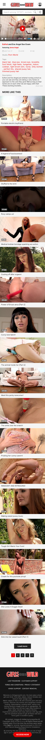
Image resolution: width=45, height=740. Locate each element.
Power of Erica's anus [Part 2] (13, 304)
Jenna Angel (14, 47)
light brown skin (17, 66)
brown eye (25, 62)
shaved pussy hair (23, 69)
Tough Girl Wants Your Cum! (12, 546)
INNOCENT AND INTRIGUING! (13, 486)
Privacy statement (32, 685)
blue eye (16, 62)
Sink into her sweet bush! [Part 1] (14, 637)
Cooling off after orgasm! (11, 274)
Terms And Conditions (14, 685)
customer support (29, 681)
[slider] (11, 39)
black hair (6, 62)
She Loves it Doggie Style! (12, 607)
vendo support (14, 688)
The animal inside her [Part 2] (13, 365)
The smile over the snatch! (12, 425)
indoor (36, 64)
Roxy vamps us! (7, 214)
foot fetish (6, 64)
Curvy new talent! (8, 335)
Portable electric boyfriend (12, 123)
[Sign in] (40, 4)
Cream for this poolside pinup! (13, 576)
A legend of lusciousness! (11, 153)
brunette (35, 62)
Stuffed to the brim (8, 184)
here (9, 725)
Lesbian (5, 66)
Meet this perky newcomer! (12, 395)
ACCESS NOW (22, 734)
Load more (22, 646)
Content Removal (29, 688)
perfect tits (9, 69)
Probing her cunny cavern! (12, 456)
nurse (28, 66)
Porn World (13, 55)
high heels (17, 64)
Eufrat (5, 44)
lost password (14, 681)
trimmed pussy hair (10, 71)
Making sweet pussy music (12, 516)
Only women (37, 66)
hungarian (27, 64)
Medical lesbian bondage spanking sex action (19, 244)
